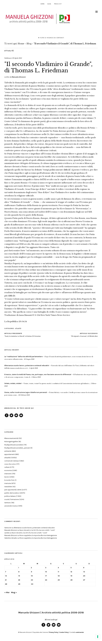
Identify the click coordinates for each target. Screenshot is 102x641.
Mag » (14, 592)
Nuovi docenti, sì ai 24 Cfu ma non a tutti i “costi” (37, 530)
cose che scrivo (10, 464)
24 (46, 580)
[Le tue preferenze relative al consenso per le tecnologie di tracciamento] (97, 636)
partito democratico (11, 493)
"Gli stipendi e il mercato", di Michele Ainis (84, 335)
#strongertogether (11, 441)
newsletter (8, 487)
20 (84, 576)
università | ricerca (10, 506)
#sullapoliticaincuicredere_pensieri (17, 448)
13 (84, 572)
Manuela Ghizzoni (19, 77)
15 (19, 576)
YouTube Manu (53, 626)
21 (6, 580)
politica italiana (9, 496)
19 (71, 576)
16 (32, 576)
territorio (7, 503)
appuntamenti (9, 454)
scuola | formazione (11, 499)
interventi (7, 474)
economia (8, 470)
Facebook (43, 626)
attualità (9, 51)
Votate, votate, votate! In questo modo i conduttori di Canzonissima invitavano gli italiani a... (47, 383)
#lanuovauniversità (11, 438)
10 (46, 572)
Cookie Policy (64, 632)
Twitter (48, 626)
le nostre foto (9, 480)
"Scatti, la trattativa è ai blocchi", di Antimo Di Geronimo (22, 335)
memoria (7, 483)
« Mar (7, 592)
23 (32, 580)
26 (71, 580)
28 (6, 584)
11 (58, 572)
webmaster (80, 632)
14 (6, 576)
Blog (49, 4)
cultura (6, 467)
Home (43, 4)
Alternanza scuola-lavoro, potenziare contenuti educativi (34, 528)
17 (46, 576)
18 (59, 576)
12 (71, 572)
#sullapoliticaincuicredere (13, 445)
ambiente (7, 451)
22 (19, 580)
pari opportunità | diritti (12, 490)
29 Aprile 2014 (17, 58)
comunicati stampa (11, 461)
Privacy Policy (53, 632)
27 (84, 580)
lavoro (6, 477)
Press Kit (58, 4)
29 (19, 584)
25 (59, 580)
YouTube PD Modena (59, 626)
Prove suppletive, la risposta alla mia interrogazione (38, 535)
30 (32, 584)
